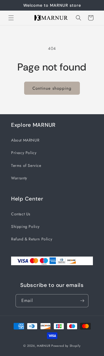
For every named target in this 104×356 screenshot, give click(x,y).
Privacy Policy (23, 152)
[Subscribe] (82, 300)
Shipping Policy (25, 226)
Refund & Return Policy (31, 239)
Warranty (19, 178)
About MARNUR (25, 140)
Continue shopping (52, 88)
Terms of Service (26, 165)
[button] (11, 18)
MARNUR (43, 345)
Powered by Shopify (66, 345)
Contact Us (21, 214)
